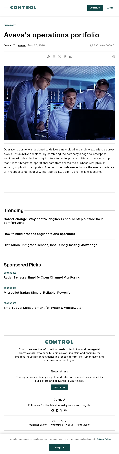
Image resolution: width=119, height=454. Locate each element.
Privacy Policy (104, 439)
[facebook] (48, 56)
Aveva (22, 45)
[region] (59, 444)
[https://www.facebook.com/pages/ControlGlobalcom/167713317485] (52, 410)
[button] (6, 8)
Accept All (59, 447)
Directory (10, 25)
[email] (70, 56)
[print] (113, 56)
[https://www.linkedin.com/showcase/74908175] (56, 410)
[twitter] (59, 56)
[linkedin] (53, 56)
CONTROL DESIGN (38, 425)
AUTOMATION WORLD (62, 425)
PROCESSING (83, 425)
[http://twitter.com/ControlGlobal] (61, 410)
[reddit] (65, 56)
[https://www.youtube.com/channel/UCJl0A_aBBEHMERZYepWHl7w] (65, 410)
